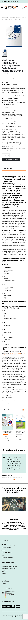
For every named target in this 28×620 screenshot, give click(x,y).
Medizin (9, 148)
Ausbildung (5, 431)
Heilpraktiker (11, 431)
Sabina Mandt (4, 150)
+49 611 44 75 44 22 (15, 1)
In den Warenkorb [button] (10, 416)
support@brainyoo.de (7, 557)
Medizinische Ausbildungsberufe (18, 148)
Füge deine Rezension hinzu (18, 78)
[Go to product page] (20, 422)
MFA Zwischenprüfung (15, 353)
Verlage (9, 150)
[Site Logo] (9, 7)
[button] (17, 7)
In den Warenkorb (12, 159)
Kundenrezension (6, 78)
